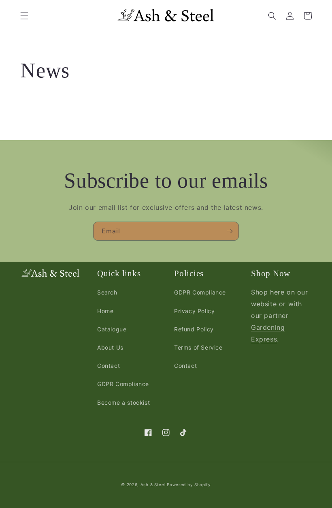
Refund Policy (194, 329)
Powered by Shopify (189, 484)
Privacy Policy (194, 310)
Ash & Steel (153, 484)
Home (105, 310)
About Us (110, 347)
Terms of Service (198, 347)
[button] (24, 16)
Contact (108, 365)
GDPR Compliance (123, 383)
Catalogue (111, 329)
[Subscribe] (229, 231)
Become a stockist (123, 402)
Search (107, 292)
